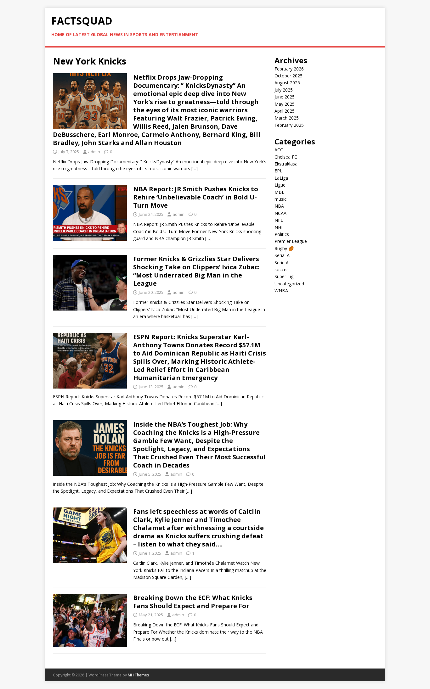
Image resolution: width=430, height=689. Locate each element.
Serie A (281, 263)
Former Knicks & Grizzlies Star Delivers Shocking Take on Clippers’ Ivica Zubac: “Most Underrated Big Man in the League (196, 271)
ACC (278, 150)
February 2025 (289, 125)
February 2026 (289, 69)
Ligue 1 (281, 185)
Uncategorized (289, 284)
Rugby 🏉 (284, 248)
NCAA (280, 213)
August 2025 (287, 83)
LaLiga (281, 178)
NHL (279, 227)
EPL (278, 171)
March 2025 (286, 118)
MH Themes (138, 675)
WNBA (281, 291)
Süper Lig (283, 276)
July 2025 (283, 90)
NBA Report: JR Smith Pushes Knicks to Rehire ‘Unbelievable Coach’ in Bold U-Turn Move (195, 197)
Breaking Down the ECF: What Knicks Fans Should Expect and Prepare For (192, 601)
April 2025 (284, 111)
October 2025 (288, 76)
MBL (279, 192)
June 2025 (284, 97)
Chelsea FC (285, 157)
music (280, 199)
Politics (281, 234)
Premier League (290, 241)
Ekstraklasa (285, 164)
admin (94, 151)
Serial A (282, 255)
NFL (278, 220)
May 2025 (284, 104)
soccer (281, 269)
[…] (194, 168)
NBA (279, 206)
